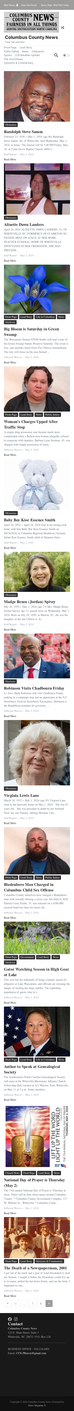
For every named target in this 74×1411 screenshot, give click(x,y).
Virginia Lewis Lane (21, 795)
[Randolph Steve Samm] (37, 96)
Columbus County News (31, 37)
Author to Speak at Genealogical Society (32, 1069)
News (25, 51)
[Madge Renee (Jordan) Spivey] (37, 572)
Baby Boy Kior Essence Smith (29, 520)
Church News (12, 1173)
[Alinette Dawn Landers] (37, 188)
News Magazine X (37, 1405)
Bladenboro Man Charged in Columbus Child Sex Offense (29, 887)
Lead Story (26, 47)
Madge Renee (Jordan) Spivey (29, 601)
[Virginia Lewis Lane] (37, 753)
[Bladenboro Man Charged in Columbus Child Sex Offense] (37, 850)
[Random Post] (62, 27)
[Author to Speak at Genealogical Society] (37, 1032)
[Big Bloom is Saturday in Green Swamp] (37, 289)
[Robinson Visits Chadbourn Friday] (37, 656)
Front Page (10, 47)
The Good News (13, 59)
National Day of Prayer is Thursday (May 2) (34, 1182)
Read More (10, 159)
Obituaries (38, 51)
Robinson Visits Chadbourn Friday (34, 688)
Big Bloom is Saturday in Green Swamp (31, 331)
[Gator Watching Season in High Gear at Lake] (37, 938)
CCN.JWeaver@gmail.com (31, 1353)
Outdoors (10, 322)
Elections (10, 681)
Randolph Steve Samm (23, 131)
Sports (8, 55)
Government (27, 957)
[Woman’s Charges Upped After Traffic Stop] (37, 389)
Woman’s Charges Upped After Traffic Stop (31, 424)
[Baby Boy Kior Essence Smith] (37, 484)
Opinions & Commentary (18, 62)
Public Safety (11, 51)
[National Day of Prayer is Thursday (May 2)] (37, 1137)
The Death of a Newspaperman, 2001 (35, 1268)
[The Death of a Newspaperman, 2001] (37, 1237)
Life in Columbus (45, 317)
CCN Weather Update (27, 55)
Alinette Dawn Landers (24, 224)
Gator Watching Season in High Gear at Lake (36, 972)
